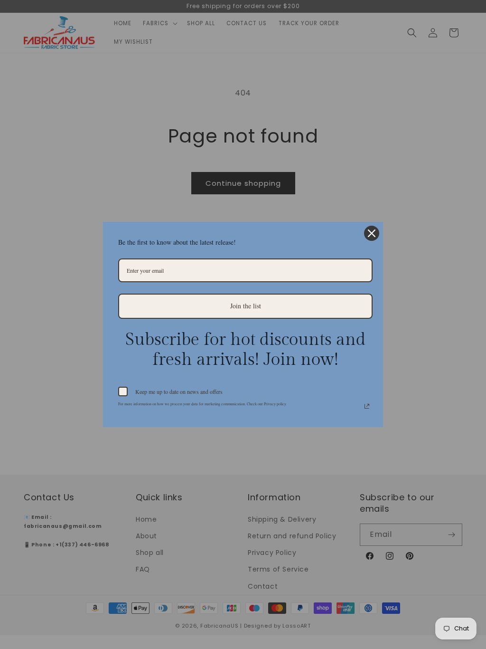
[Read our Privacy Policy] (367, 406)
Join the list (245, 305)
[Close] (371, 233)
